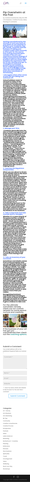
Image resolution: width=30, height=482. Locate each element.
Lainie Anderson (8, 436)
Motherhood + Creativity (10, 441)
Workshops (6, 469)
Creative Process (17, 20)
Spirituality (6, 454)
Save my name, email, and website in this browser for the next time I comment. (14, 389)
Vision (5, 461)
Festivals (5, 431)
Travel (5, 456)
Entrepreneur (7, 428)
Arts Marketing (7, 416)
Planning (5, 22)
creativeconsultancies (11, 18)
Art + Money (6, 411)
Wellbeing (6, 464)
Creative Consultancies (10, 423)
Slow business (7, 451)
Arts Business (8, 20)
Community (6, 421)
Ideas (25, 20)
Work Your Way (7, 466)
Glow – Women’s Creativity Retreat (14, 221)
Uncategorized (7, 459)
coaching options (18, 334)
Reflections (6, 446)
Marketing (6, 438)
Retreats (5, 449)
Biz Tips (5, 418)
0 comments (13, 22)
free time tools (20, 163)
